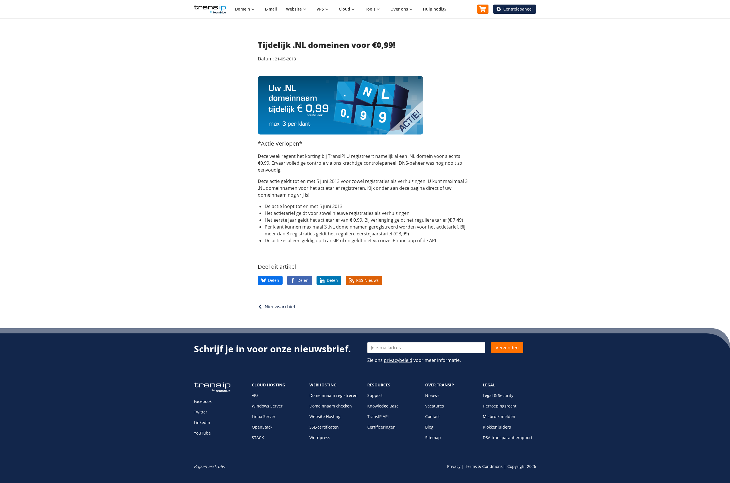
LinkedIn (202, 422)
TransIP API (378, 416)
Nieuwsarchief (280, 306)
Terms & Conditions (484, 466)
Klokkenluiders (497, 427)
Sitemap (433, 437)
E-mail (271, 9)
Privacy (454, 466)
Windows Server (267, 406)
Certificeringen (381, 427)
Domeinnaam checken (330, 406)
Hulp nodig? (434, 9)
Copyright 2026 (521, 466)
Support (375, 395)
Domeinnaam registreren (333, 395)
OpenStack (262, 427)
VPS (255, 395)
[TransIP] (210, 9)
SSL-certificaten (324, 427)
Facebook (203, 401)
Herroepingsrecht (499, 406)
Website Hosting (324, 416)
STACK (258, 437)
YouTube (202, 433)
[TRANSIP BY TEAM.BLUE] (212, 391)
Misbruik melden (499, 416)
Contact (432, 416)
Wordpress (319, 437)
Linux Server (263, 416)
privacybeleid (398, 360)
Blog (429, 427)
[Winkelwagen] (482, 9)
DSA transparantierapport (507, 437)
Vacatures (434, 406)
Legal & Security (498, 395)
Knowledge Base (383, 406)
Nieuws (432, 395)
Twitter (200, 412)
